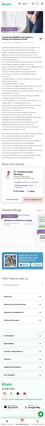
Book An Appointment (32, 199)
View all (39, 210)
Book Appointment (22, 424)
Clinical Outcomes (11, 320)
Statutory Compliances (13, 312)
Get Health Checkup (37, 424)
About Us (8, 297)
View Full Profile (12, 199)
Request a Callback (7, 424)
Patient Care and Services (15, 304)
